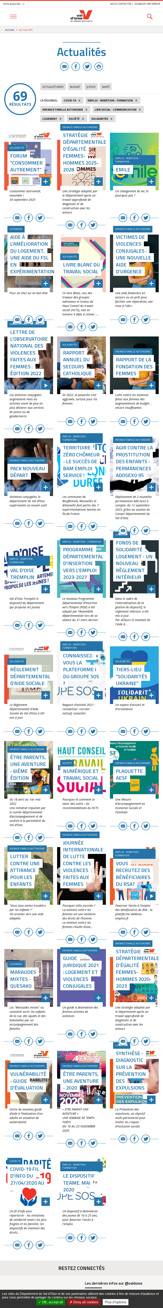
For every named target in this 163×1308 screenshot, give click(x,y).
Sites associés (11, 4)
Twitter (87, 66)
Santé (106, 87)
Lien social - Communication (115, 109)
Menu (13, 16)
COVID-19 (70, 100)
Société (74, 119)
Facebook (76, 66)
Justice (91, 87)
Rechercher (150, 16)
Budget (75, 87)
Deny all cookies (85, 1302)
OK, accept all (52, 1302)
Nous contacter (120, 3)
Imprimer (98, 66)
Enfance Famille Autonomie (62, 109)
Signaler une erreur (147, 3)
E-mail (64, 66)
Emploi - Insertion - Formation (110, 100)
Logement (49, 119)
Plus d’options (115, 1302)
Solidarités (99, 119)
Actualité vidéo (53, 87)
